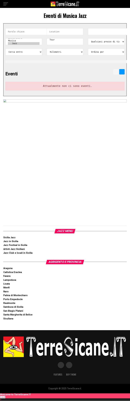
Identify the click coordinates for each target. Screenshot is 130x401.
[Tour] (65, 39)
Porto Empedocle (13, 299)
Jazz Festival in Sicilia (15, 245)
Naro (6, 291)
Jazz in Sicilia (10, 241)
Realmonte (9, 303)
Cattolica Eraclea (12, 272)
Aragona (8, 268)
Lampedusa (9, 280)
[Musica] (23, 40)
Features (58, 374)
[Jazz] (23, 43)
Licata (6, 283)
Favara (6, 276)
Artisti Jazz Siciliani (14, 249)
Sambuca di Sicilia (13, 307)
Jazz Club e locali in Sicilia (17, 253)
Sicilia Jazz (9, 237)
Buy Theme (71, 374)
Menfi (6, 287)
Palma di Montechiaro (15, 295)
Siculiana (8, 318)
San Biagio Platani (13, 311)
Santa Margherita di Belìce (17, 314)
